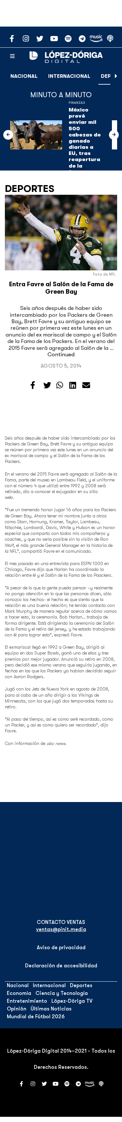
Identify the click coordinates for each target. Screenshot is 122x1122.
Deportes (29, 188)
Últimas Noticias (51, 1009)
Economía (19, 993)
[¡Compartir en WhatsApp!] (59, 385)
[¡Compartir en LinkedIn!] (72, 385)
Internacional (69, 76)
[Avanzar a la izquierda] (8, 135)
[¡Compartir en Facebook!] (32, 385)
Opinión (16, 1009)
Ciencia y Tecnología (61, 993)
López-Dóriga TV (71, 1001)
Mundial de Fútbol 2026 (36, 1017)
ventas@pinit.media (61, 929)
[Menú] (12, 56)
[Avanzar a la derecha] (116, 76)
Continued (61, 354)
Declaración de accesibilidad (61, 966)
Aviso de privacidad (61, 948)
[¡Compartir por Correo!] (86, 385)
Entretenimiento (27, 1001)
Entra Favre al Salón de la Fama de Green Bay (61, 288)
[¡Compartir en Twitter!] (47, 385)
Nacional (24, 76)
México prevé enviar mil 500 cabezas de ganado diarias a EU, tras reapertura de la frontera (85, 141)
